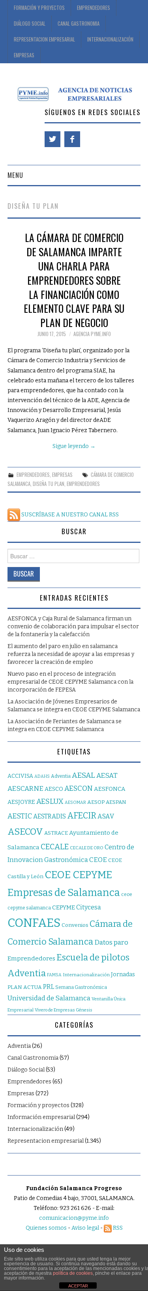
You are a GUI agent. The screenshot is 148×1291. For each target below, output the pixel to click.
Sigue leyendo (74, 446)
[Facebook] (72, 139)
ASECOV (25, 831)
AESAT (107, 775)
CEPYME (63, 907)
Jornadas (123, 974)
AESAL (83, 775)
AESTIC (19, 816)
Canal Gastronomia (78, 23)
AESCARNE (25, 788)
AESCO (54, 789)
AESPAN (116, 802)
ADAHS (42, 776)
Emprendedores (93, 7)
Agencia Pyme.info (92, 334)
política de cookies (73, 1273)
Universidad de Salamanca (48, 998)
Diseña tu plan (48, 484)
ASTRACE (56, 833)
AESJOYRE (21, 802)
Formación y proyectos (39, 7)
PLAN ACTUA (24, 987)
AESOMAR (75, 802)
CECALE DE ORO (86, 848)
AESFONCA (110, 788)
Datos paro (111, 942)
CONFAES (33, 923)
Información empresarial (41, 1117)
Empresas (24, 55)
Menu (15, 175)
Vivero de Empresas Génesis (63, 1010)
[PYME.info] (74, 93)
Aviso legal (85, 1228)
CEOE (98, 860)
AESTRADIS (49, 816)
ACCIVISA (20, 776)
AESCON (78, 788)
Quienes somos (46, 1228)
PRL (48, 986)
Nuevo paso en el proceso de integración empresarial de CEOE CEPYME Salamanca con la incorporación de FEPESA (70, 682)
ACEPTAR (78, 1285)
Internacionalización (110, 39)
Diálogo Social (29, 23)
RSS (117, 1228)
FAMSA (54, 974)
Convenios (75, 925)
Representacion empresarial (45, 1141)
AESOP (96, 802)
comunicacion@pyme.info (74, 1218)
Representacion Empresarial (44, 39)
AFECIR (81, 816)
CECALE (55, 846)
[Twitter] (52, 139)
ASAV (105, 816)
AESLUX (50, 801)
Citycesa (88, 907)
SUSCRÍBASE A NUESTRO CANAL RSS (69, 514)
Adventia (61, 776)
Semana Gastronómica (81, 987)
